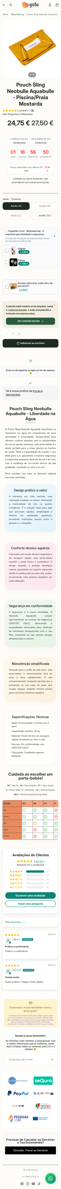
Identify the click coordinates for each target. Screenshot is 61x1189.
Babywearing (17, 14)
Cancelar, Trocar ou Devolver (30, 1150)
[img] (12, 934)
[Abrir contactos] (50, 1178)
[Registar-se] (51, 1059)
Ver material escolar (28, 321)
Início (5, 14)
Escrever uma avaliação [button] (30, 895)
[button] (10, 110)
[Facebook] (22, 1184)
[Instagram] (28, 1184)
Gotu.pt (34, 1170)
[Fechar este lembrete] (55, 305)
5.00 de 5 (39, 861)
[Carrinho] (57, 5)
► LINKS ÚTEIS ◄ (30, 1176)
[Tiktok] (39, 1184)
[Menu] (3, 5)
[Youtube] (33, 1184)
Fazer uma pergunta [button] (30, 903)
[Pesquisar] (10, 5)
